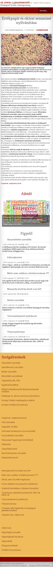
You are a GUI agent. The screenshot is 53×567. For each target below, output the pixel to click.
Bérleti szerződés (15, 300)
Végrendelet (7, 541)
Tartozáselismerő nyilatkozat (22, 316)
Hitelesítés (6, 444)
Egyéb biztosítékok (10, 385)
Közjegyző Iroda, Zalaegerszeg (15, 5)
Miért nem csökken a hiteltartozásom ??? (28, 273)
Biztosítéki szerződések (12, 376)
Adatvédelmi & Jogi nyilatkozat (12, 563)
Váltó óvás (6, 528)
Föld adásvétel (14, 257)
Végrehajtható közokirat (12, 537)
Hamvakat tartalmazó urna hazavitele (18, 431)
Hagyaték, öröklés (10, 427)
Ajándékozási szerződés (12, 367)
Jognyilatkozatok (9, 449)
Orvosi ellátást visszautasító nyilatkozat (20, 484)
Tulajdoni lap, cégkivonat (13, 515)
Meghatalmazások (10, 457)
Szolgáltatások (42, 30)
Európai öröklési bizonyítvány (15, 405)
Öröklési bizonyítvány (11, 550)
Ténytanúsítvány (16, 331)
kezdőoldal (30, 30)
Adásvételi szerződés (11, 363)
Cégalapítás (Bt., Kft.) (11, 380)
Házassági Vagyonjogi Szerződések (18, 217)
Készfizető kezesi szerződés (14, 453)
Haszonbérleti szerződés (19, 239)
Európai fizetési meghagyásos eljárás (18, 400)
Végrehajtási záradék (11, 532)
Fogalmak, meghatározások (11, 183)
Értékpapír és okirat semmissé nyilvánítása (21, 396)
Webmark (46, 565)
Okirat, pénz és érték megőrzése (16, 479)
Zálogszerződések (10, 545)
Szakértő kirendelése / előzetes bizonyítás (20, 488)
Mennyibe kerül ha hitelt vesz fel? (24, 289)
